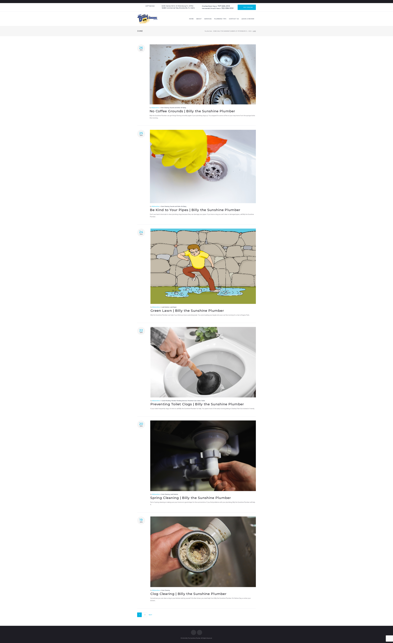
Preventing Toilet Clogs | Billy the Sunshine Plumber (197, 404)
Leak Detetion (165, 307)
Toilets (203, 400)
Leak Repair (173, 307)
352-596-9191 (227, 8)
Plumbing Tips (220, 19)
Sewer (199, 400)
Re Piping (183, 107)
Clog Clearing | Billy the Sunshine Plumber (188, 594)
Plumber (173, 400)
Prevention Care (192, 400)
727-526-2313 (224, 6)
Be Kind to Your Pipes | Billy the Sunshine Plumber (195, 210)
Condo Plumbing (166, 400)
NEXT (150, 615)
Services (208, 19)
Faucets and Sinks (175, 107)
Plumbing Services (182, 400)
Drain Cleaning (165, 107)
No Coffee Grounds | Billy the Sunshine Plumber (192, 111)
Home (191, 19)
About (199, 19)
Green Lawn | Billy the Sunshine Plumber (187, 311)
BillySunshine (155, 107)
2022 (249, 31)
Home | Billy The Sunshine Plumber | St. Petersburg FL (230, 31)
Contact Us (234, 19)
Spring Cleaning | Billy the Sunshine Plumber (190, 498)
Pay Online (248, 7)
